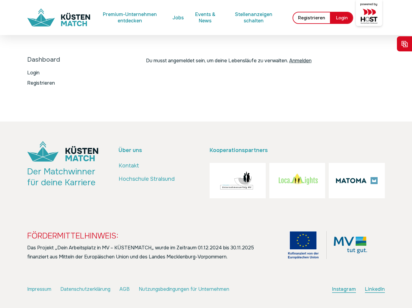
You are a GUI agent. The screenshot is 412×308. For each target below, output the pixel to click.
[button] (129, 166)
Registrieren (41, 83)
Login (33, 73)
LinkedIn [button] (375, 289)
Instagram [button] (344, 289)
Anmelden (300, 60)
